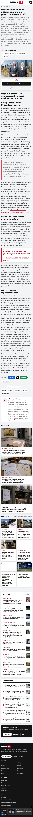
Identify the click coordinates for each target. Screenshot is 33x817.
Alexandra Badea (14, 399)
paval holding (5, 393)
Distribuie (5, 56)
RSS (23, 734)
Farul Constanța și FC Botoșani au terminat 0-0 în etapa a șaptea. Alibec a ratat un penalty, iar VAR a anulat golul (14, 610)
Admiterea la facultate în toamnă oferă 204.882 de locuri (13, 642)
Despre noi (4, 780)
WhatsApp (23, 377)
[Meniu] (2, 2)
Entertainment (5, 768)
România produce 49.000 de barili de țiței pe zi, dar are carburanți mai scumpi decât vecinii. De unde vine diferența (16, 253)
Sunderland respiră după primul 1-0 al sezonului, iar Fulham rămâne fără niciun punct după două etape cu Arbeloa (13, 602)
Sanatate (19, 765)
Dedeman (18, 387)
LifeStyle (19, 763)
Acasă (3, 6)
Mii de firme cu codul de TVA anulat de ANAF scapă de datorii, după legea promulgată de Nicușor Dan (13, 480)
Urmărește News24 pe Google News (16, 83)
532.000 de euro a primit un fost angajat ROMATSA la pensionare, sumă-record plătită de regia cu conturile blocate (14, 509)
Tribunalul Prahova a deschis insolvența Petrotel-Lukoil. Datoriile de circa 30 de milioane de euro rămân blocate (14, 452)
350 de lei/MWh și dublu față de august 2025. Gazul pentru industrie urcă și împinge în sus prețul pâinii (16, 258)
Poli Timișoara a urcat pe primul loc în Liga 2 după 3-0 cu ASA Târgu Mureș (14, 649)
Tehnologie (20, 768)
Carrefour (10, 387)
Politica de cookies (6, 805)
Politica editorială (5, 785)
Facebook (11, 377)
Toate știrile (27, 594)
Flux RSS (9, 814)
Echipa (3, 782)
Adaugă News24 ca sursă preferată (16, 88)
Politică (3, 773)
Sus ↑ (13, 814)
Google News (7, 734)
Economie (20, 773)
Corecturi (3, 788)
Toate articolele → (19, 420)
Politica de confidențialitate (8, 802)
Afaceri (3, 765)
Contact (3, 797)
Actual (3, 763)
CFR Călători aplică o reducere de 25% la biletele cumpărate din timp (13, 617)
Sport (18, 770)
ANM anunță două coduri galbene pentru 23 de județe (13, 665)
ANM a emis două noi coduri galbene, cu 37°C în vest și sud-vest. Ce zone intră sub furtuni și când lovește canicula (14, 657)
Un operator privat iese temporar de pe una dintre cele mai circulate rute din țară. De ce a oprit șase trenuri (14, 625)
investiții (25, 390)
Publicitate (4, 790)
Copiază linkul (5, 381)
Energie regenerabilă (7, 390)
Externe (3, 770)
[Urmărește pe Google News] (30, 2)
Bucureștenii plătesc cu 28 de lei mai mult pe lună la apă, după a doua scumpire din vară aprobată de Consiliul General (14, 673)
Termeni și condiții (6, 800)
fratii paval (17, 390)
